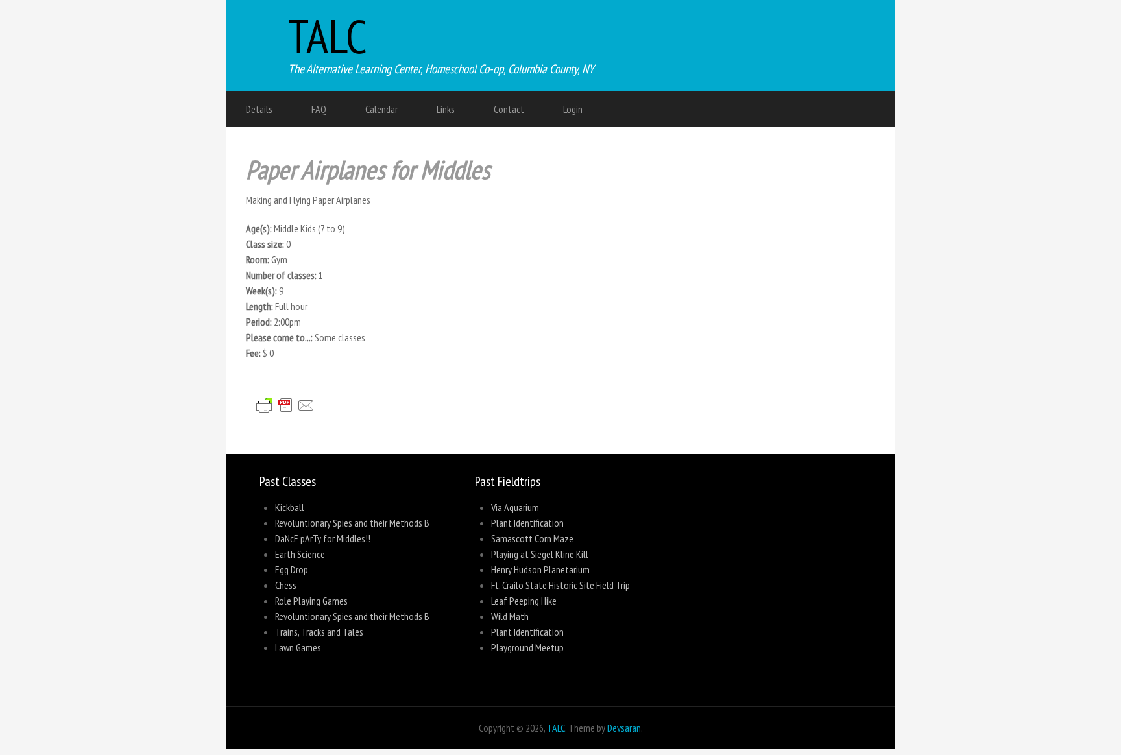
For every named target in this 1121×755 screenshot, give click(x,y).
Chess (285, 585)
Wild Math (510, 616)
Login (573, 108)
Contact (509, 108)
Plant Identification (527, 522)
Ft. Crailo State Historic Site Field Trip (560, 585)
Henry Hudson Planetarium (540, 569)
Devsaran (624, 727)
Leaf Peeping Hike (524, 600)
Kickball (289, 507)
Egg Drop (291, 569)
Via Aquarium (515, 507)
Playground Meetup (527, 647)
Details (259, 108)
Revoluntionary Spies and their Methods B (352, 522)
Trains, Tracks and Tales (319, 631)
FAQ (318, 108)
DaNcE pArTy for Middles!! (322, 538)
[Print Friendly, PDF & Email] (290, 420)
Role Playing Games (311, 600)
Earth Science (300, 553)
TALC (327, 36)
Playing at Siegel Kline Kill (539, 553)
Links (446, 108)
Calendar (381, 108)
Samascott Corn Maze (532, 538)
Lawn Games (298, 647)
